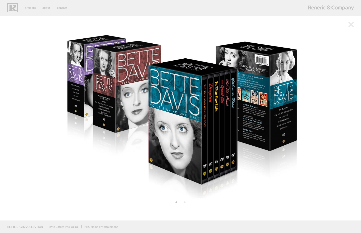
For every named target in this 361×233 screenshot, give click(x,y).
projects (30, 8)
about (46, 8)
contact (62, 8)
